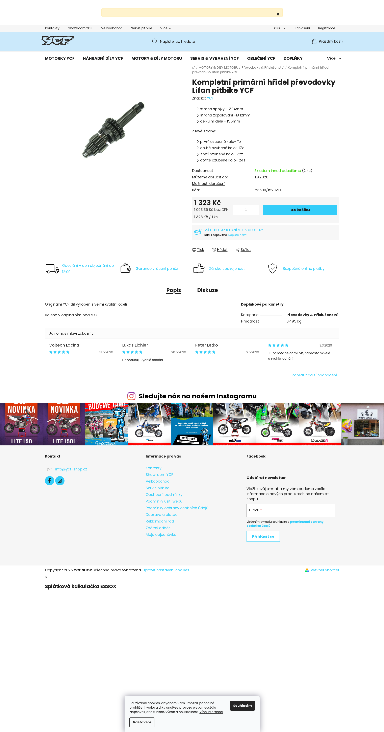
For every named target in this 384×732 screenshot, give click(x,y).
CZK (277, 28)
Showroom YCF (80, 28)
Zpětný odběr (158, 527)
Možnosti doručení (208, 183)
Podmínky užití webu (164, 501)
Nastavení (142, 722)
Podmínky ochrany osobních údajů (177, 507)
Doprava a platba (162, 514)
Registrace (326, 28)
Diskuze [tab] (207, 290)
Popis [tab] (173, 290)
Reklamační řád (160, 521)
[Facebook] (49, 480)
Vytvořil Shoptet (325, 570)
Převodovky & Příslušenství (312, 314)
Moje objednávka (161, 534)
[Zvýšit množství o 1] (256, 210)
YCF (210, 98)
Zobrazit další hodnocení (314, 375)
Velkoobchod (111, 28)
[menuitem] (60, 58)
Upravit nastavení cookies (166, 570)
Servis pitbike (141, 28)
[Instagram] (60, 480)
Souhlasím (242, 705)
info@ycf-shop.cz (71, 469)
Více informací (211, 712)
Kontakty (52, 28)
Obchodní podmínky (164, 494)
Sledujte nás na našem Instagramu (198, 396)
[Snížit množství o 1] (236, 210)
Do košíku (300, 209)
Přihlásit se (263, 536)
